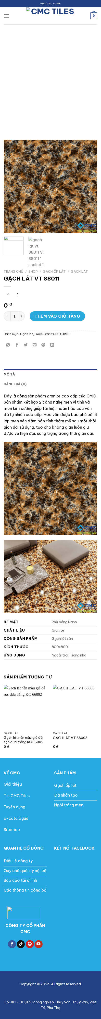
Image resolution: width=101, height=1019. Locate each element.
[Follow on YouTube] (39, 944)
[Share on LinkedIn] (52, 345)
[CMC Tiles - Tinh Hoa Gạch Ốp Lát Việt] (50, 15)
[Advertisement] (50, 77)
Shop (33, 271)
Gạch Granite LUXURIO (52, 334)
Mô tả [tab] (9, 374)
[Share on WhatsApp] (8, 345)
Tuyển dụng (14, 806)
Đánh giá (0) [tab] (15, 384)
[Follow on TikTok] (21, 944)
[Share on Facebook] (17, 345)
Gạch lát (79, 271)
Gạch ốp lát (54, 271)
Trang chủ (13, 271)
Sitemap (12, 829)
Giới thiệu (13, 784)
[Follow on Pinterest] (30, 944)
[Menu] (7, 16)
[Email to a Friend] (35, 345)
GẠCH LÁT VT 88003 (70, 738)
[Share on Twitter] (26, 345)
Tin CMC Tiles (17, 795)
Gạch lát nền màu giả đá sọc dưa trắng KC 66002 (23, 740)
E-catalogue (16, 818)
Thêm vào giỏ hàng (57, 316)
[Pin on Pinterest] (43, 345)
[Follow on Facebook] (12, 944)
